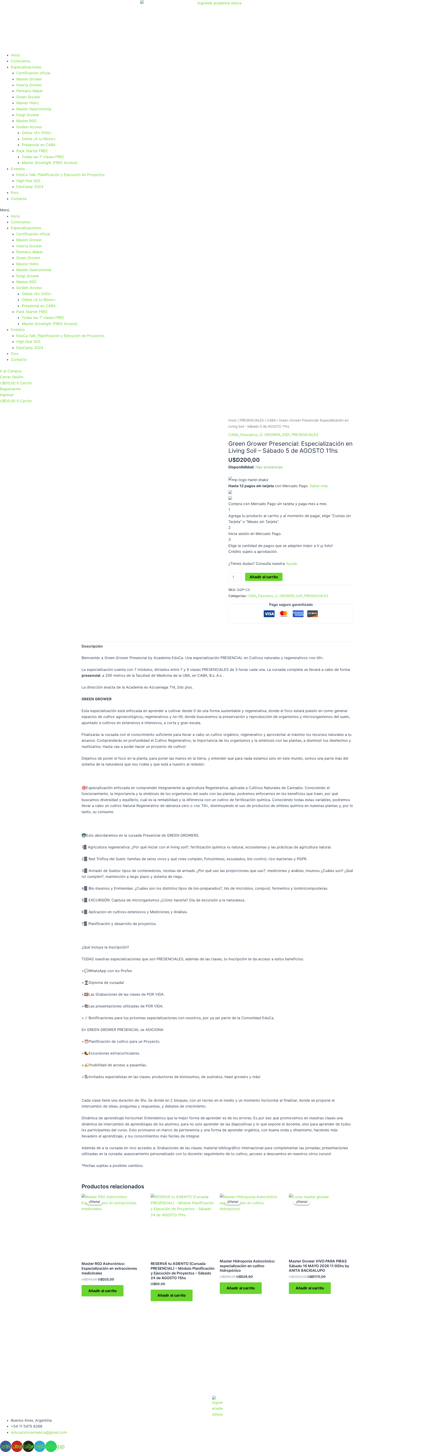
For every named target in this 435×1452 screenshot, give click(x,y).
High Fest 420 (28, 180)
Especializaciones (26, 67)
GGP (286, 434)
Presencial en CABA (39, 144)
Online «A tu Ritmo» (39, 139)
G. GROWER (270, 434)
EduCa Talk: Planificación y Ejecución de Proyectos (60, 174)
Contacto (19, 198)
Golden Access (29, 127)
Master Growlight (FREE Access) (49, 162)
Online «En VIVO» (36, 132)
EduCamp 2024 (29, 186)
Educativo (249, 434)
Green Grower (28, 97)
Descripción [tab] (92, 646)
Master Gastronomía (33, 109)
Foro (15, 192)
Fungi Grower (27, 115)
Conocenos (20, 61)
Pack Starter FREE (32, 151)
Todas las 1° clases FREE (43, 156)
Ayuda (291, 563)
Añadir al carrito (264, 577)
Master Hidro (27, 103)
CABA (271, 420)
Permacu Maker (29, 91)
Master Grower (29, 79)
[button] (217, 210)
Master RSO (26, 120)
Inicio (15, 55)
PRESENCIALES (251, 420)
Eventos (18, 168)
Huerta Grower (29, 85)
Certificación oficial (33, 73)
